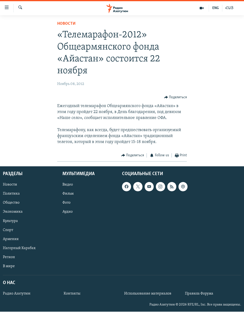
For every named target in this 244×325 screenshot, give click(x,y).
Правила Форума (199, 293)
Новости (66, 24)
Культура (10, 221)
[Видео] (201, 8)
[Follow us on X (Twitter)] (137, 186)
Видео (67, 185)
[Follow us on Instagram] (160, 186)
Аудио (67, 212)
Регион (9, 257)
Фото (66, 203)
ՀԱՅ (229, 8)
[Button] (175, 97)
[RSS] (171, 186)
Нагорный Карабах (19, 248)
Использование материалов (147, 293)
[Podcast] (183, 186)
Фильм (68, 194)
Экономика (13, 212)
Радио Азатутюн (16, 293)
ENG (215, 8)
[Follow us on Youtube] (149, 186)
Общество (11, 203)
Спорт (8, 230)
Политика (11, 194)
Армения (11, 239)
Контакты (72, 293)
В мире (9, 266)
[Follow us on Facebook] (126, 186)
